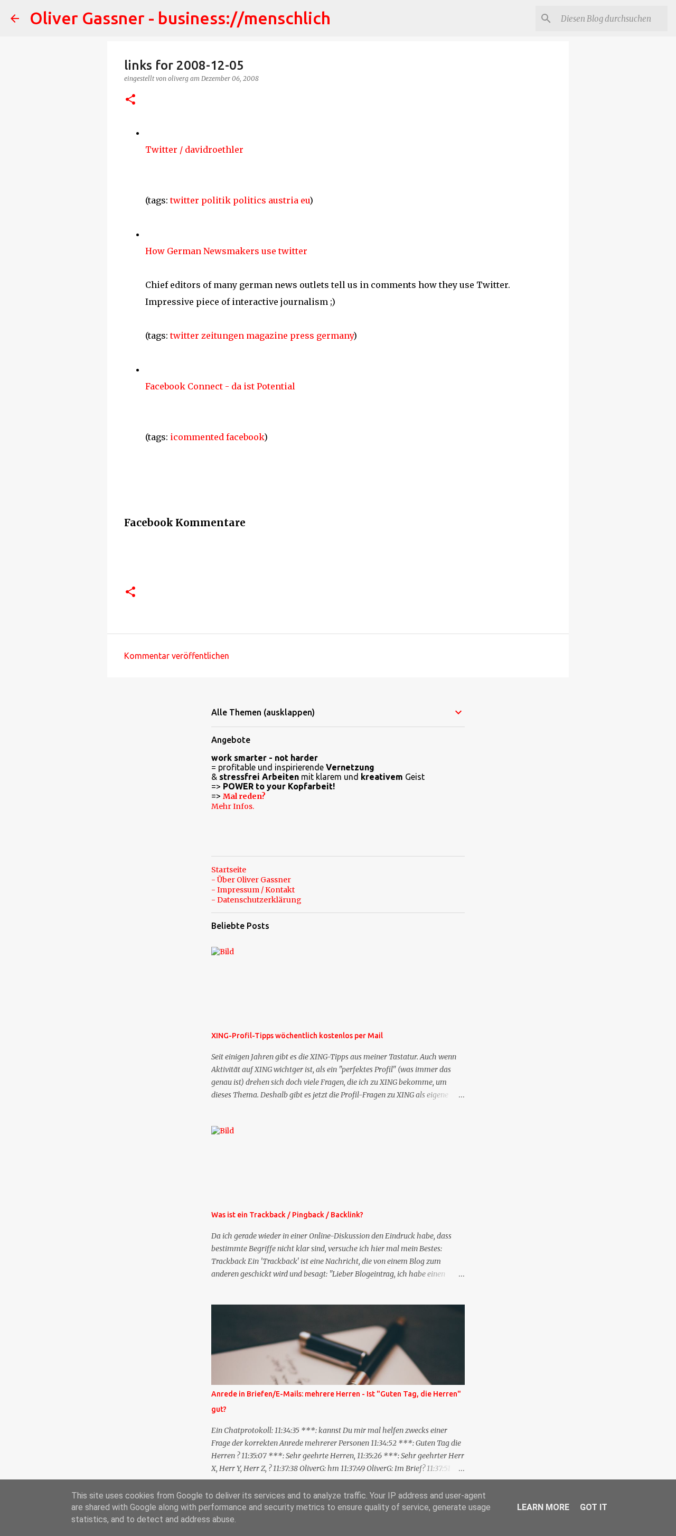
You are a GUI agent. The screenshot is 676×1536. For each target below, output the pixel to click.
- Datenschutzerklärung (256, 900)
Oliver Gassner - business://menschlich (180, 17)
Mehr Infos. (232, 806)
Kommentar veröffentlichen (176, 655)
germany (334, 335)
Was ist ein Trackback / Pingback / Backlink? (287, 1215)
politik (216, 200)
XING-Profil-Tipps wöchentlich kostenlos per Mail (297, 1035)
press (302, 335)
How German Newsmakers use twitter (226, 251)
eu (305, 200)
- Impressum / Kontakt (253, 890)
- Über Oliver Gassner (251, 880)
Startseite (228, 869)
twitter (184, 200)
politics (249, 200)
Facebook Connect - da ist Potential (220, 386)
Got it (593, 1507)
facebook (245, 437)
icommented (197, 437)
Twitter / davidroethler (194, 149)
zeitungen (222, 335)
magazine (267, 335)
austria (283, 200)
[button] (130, 100)
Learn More (543, 1507)
